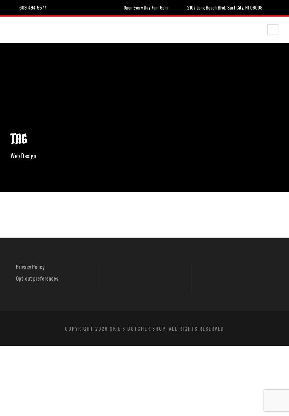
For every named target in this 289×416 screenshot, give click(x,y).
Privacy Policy (30, 266)
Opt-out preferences (37, 278)
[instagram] (276, 7)
